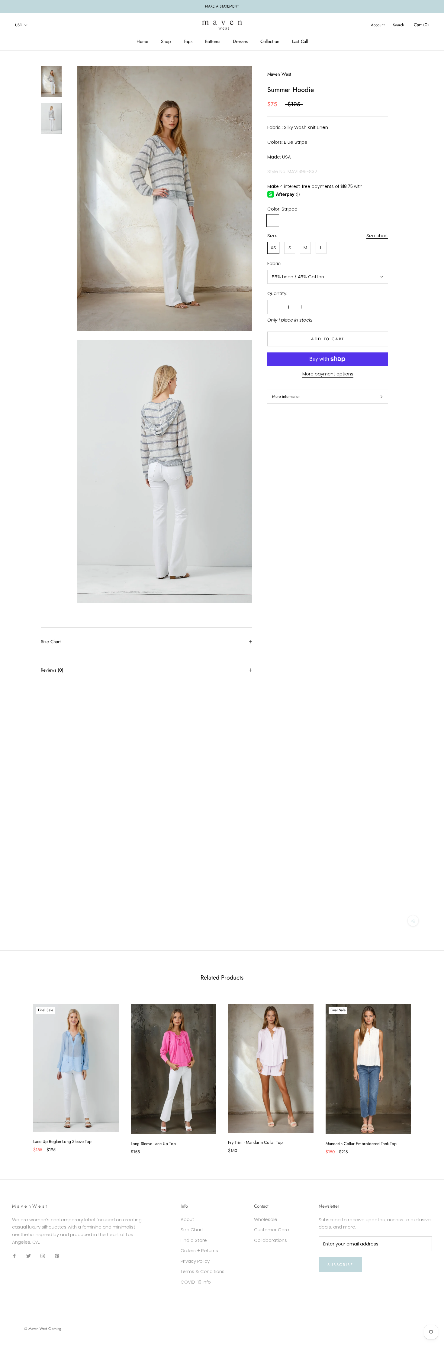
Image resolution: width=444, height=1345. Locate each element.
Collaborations (270, 1240)
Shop (166, 41)
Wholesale (265, 1219)
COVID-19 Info (196, 1282)
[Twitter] (28, 1256)
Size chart (377, 235)
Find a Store (194, 1240)
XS (273, 247)
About (187, 1219)
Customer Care (271, 1229)
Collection (269, 41)
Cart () (421, 24)
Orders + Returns (199, 1250)
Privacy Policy (195, 1261)
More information (286, 396)
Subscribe (340, 1265)
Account (377, 25)
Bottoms (212, 41)
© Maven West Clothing (42, 1328)
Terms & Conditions (202, 1271)
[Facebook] (14, 1256)
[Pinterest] (57, 1256)
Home (142, 41)
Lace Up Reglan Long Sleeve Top (62, 1141)
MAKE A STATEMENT (222, 6)
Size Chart (51, 641)
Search (398, 25)
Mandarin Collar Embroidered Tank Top (361, 1143)
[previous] (19, 1073)
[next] (425, 1073)
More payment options (327, 374)
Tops (188, 41)
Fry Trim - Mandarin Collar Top (255, 1142)
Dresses (240, 41)
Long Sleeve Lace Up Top (153, 1143)
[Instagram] (42, 1256)
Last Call (300, 41)
